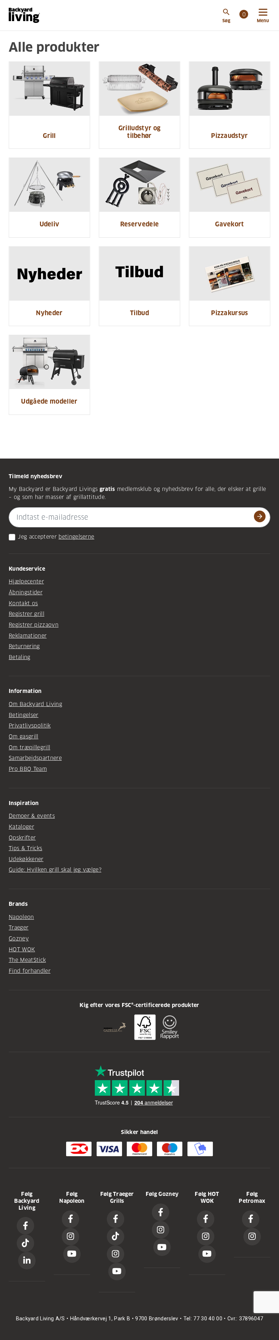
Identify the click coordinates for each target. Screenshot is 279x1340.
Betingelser (24, 715)
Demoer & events (32, 816)
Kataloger (21, 827)
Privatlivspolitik (30, 725)
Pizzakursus (229, 313)
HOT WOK (22, 949)
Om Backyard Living (35, 704)
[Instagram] (70, 1236)
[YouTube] (72, 1254)
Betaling (20, 657)
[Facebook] (25, 1225)
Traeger (18, 927)
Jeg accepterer (37, 537)
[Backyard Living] (24, 15)
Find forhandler (29, 971)
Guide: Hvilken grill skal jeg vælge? (55, 870)
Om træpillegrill (29, 747)
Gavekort (229, 224)
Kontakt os (23, 603)
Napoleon (21, 917)
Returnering (24, 646)
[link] (243, 15)
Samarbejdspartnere (35, 758)
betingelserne (76, 537)
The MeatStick (27, 960)
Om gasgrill (24, 736)
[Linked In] (27, 1260)
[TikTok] (25, 1243)
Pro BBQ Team (28, 769)
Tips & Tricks (25, 848)
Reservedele (139, 224)
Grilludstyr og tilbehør (139, 132)
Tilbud (139, 313)
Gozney (19, 938)
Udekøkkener (26, 859)
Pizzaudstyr (229, 136)
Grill (49, 136)
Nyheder (49, 313)
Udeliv (50, 224)
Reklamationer (27, 636)
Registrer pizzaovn (33, 625)
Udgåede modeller (49, 401)
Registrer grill (26, 614)
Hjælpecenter (26, 581)
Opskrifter (22, 837)
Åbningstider (26, 592)
